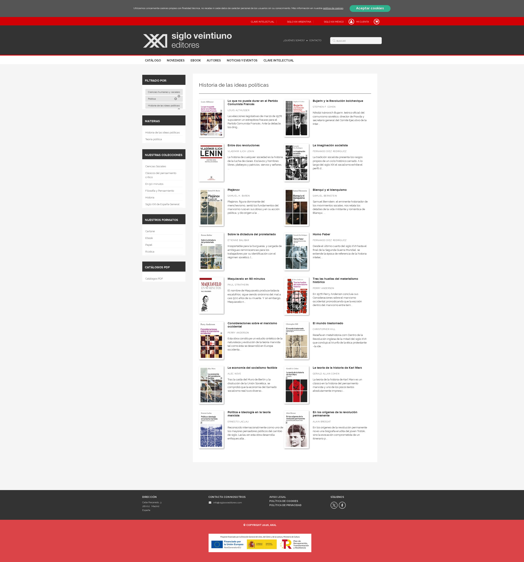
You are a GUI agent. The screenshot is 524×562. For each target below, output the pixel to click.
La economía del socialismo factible (252, 368)
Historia (149, 197)
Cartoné (150, 231)
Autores (214, 60)
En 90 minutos (154, 183)
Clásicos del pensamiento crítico (160, 175)
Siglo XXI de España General (162, 204)
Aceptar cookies (370, 8)
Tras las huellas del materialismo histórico (335, 280)
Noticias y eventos (242, 60)
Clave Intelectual (278, 60)
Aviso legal (277, 497)
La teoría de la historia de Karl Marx (337, 368)
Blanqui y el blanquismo (330, 190)
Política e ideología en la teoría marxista (249, 414)
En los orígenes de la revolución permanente (335, 414)
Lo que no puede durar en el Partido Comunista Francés (253, 102)
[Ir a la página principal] (187, 39)
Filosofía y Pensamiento (159, 190)
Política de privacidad (285, 505)
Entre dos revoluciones (244, 145)
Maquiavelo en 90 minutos (246, 279)
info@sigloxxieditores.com (227, 502)
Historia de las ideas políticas (164, 105)
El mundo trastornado (328, 323)
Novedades (176, 60)
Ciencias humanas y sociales (164, 92)
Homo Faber (321, 234)
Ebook (196, 60)
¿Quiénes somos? (294, 40)
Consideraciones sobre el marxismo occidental (252, 325)
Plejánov (234, 190)
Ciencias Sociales (155, 166)
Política (152, 98)
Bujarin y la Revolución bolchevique (338, 101)
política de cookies (333, 8)
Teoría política (153, 139)
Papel (148, 244)
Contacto (315, 40)
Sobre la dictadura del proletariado (252, 234)
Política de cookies (283, 501)
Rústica (149, 251)
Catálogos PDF (154, 278)
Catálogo (153, 60)
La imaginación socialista (330, 145)
